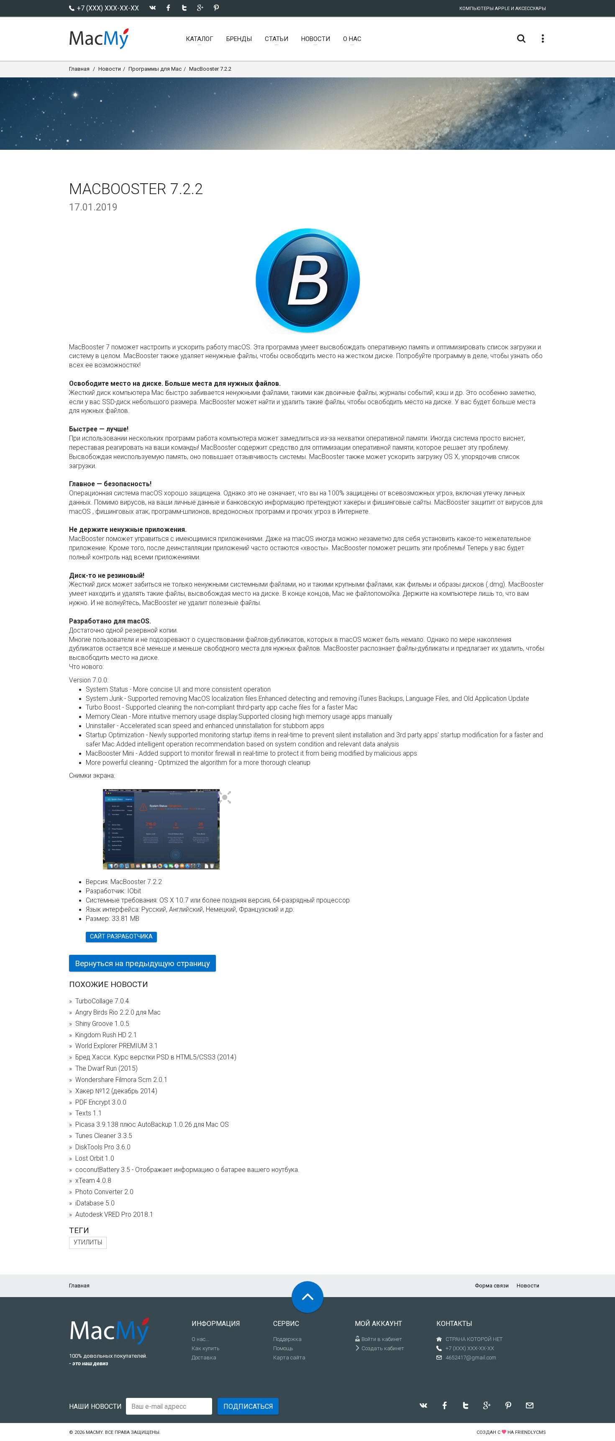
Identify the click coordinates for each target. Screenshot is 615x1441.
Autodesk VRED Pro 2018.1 (114, 1214)
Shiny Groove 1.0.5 (102, 1024)
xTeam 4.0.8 (93, 1181)
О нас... (200, 1339)
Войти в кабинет (381, 1339)
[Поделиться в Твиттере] (184, 8)
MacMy (94, 1432)
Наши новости (95, 1406)
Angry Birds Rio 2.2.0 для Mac (118, 1012)
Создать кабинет (382, 1348)
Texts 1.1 (88, 1113)
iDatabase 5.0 (95, 1203)
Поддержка (287, 1339)
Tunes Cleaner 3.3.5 (103, 1136)
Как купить (206, 1348)
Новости (109, 69)
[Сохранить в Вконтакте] (152, 8)
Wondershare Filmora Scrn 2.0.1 (121, 1080)
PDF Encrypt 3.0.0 (100, 1102)
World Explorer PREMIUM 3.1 (116, 1046)
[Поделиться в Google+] (200, 8)
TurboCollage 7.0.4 (102, 1001)
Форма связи (492, 1285)
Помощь (283, 1348)
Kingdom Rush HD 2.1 (106, 1035)
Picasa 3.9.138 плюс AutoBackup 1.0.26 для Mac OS (152, 1124)
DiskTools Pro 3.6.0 (103, 1147)
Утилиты (88, 1242)
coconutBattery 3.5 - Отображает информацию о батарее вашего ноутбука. (187, 1170)
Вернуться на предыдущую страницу (142, 963)
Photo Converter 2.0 (104, 1192)
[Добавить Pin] (216, 8)
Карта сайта (289, 1357)
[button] (225, 798)
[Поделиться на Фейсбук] (168, 8)
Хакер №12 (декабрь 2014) (116, 1091)
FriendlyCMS (530, 1432)
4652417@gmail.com (471, 1357)
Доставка (204, 1357)
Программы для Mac (155, 69)
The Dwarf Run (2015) (106, 1068)
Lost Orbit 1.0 (94, 1158)
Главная (79, 69)
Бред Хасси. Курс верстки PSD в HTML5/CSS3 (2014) (155, 1057)
